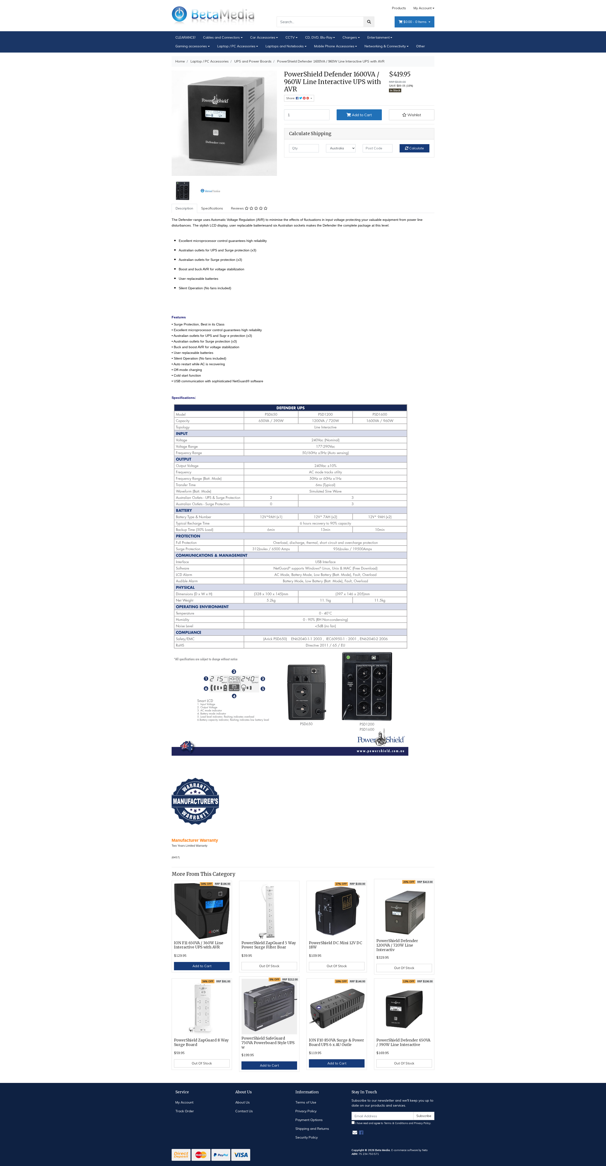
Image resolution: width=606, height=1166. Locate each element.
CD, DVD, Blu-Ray (318, 37)
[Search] (369, 21)
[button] (411, 114)
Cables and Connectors (221, 37)
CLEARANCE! (185, 37)
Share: (291, 98)
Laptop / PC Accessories (236, 46)
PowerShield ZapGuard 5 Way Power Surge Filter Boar (268, 945)
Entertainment (378, 37)
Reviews (238, 208)
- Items (415, 22)
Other (420, 46)
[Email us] (354, 1132)
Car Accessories (262, 37)
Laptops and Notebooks (285, 46)
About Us (242, 1102)
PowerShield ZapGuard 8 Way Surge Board (201, 1042)
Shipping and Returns (312, 1128)
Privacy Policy (305, 1111)
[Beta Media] (213, 15)
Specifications (212, 208)
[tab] (184, 208)
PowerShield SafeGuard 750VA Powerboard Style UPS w (267, 1043)
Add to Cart (361, 114)
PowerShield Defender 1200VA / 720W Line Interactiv (397, 945)
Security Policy (306, 1137)
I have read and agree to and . (393, 1123)
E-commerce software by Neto (409, 1150)
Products (399, 8)
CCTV (290, 37)
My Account (423, 8)
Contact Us (244, 1111)
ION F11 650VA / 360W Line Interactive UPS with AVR (198, 945)
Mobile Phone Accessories (334, 46)
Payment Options (309, 1120)
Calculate (416, 148)
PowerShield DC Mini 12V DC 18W (335, 945)
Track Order (184, 1111)
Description (184, 208)
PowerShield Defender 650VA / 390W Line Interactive (403, 1042)
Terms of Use (305, 1102)
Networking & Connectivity (385, 46)
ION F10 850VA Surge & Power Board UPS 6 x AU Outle (336, 1042)
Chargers (350, 37)
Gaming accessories (191, 46)
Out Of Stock (269, 966)
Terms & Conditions (396, 1123)
